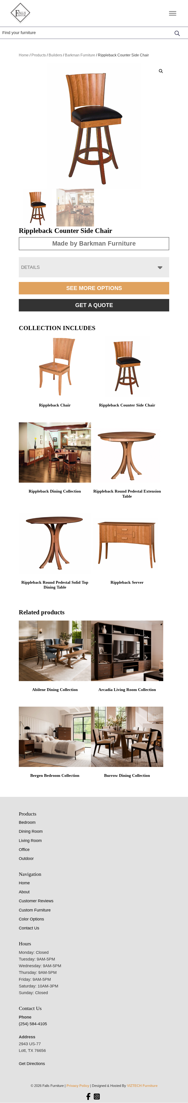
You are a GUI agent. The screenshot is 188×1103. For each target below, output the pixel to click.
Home (24, 55)
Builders (55, 55)
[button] (161, 71)
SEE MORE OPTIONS (94, 288)
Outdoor (26, 858)
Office (24, 849)
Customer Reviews (36, 901)
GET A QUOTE (94, 305)
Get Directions (32, 1063)
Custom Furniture (35, 910)
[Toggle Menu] (172, 13)
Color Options (31, 919)
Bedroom (27, 822)
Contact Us (29, 928)
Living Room (30, 840)
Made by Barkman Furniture (94, 243)
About (24, 892)
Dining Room (31, 831)
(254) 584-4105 (33, 1024)
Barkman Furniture (80, 55)
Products (38, 55)
